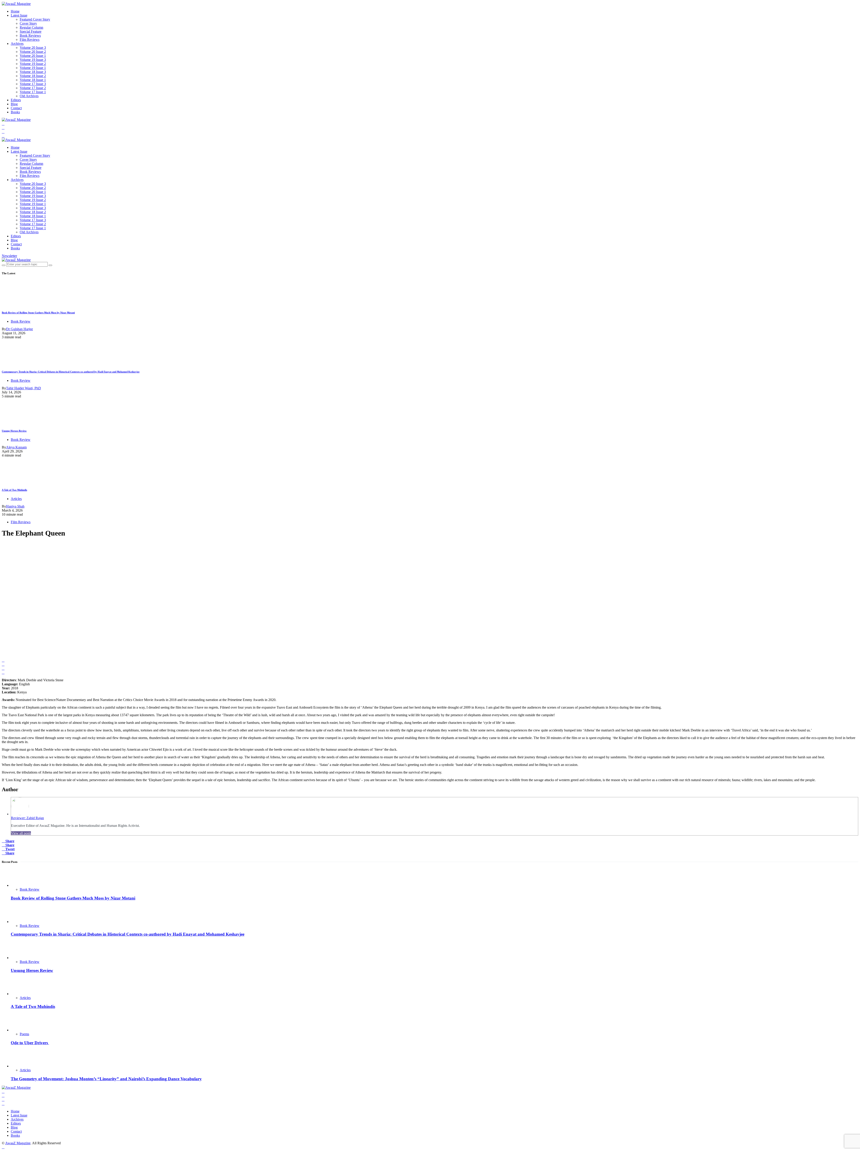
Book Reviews (30, 35)
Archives (17, 43)
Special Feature (30, 31)
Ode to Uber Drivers (30, 1042)
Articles (16, 499)
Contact (16, 108)
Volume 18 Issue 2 (33, 76)
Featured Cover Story (35, 19)
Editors (16, 100)
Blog (14, 104)
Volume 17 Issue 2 (33, 88)
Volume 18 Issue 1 (33, 80)
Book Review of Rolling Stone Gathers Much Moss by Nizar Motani (38, 312)
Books (15, 112)
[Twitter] (3, 128)
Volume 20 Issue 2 (33, 52)
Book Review (20, 321)
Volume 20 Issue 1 (33, 56)
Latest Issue (19, 15)
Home (15, 11)
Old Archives (29, 96)
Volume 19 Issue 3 (33, 60)
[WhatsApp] (3, 136)
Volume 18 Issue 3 (33, 72)
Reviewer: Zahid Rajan (27, 818)
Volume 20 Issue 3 (33, 47)
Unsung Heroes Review (14, 430)
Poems (24, 1034)
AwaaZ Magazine (17, 1143)
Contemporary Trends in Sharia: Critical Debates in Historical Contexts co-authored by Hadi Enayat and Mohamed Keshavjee (71, 371)
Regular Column (31, 27)
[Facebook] (3, 124)
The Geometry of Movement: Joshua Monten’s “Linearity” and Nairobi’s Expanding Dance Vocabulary (106, 1078)
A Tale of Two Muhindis (14, 490)
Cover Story (28, 23)
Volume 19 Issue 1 (33, 68)
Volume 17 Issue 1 (33, 92)
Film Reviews (29, 39)
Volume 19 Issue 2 (33, 64)
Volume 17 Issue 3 (33, 84)
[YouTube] (3, 132)
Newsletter (9, 256)
